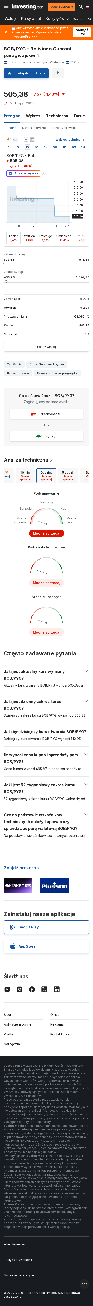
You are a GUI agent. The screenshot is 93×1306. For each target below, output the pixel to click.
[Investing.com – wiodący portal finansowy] (28, 7)
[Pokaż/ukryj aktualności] (32, 139)
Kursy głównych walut (64, 19)
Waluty (10, 19)
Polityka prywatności (18, 1260)
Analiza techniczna (26, 460)
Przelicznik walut (64, 127)
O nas (54, 1014)
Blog (7, 1014)
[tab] (25, 475)
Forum (80, 115)
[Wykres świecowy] (8, 139)
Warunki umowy (15, 1244)
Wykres (33, 115)
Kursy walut (31, 19)
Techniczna (57, 115)
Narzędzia (12, 1044)
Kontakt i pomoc (63, 1034)
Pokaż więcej (46, 347)
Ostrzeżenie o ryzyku (19, 1275)
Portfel (9, 1034)
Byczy (50, 436)
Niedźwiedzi (50, 414)
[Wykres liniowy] (15, 139)
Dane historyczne (34, 127)
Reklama (57, 1024)
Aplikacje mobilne (17, 1024)
